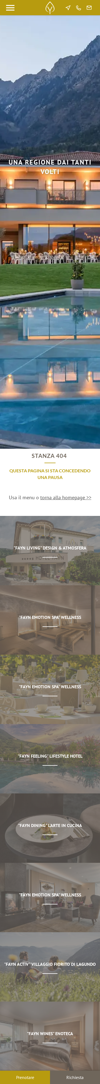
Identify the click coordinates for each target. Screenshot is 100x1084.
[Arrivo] (68, 8)
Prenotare (25, 1077)
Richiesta (75, 1077)
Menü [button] (10, 7)
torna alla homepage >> (65, 497)
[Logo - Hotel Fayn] (50, 7)
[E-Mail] (89, 8)
